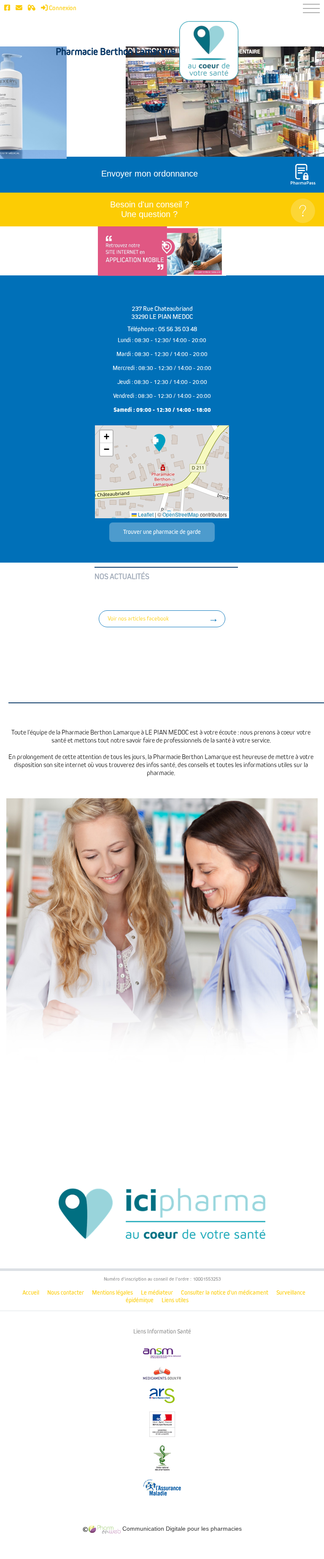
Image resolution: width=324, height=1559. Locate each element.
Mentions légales (112, 1293)
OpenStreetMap (180, 514)
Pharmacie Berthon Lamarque (116, 52)
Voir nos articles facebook (138, 618)
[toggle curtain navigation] (311, 8)
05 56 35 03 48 (177, 329)
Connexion (62, 8)
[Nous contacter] (19, 8)
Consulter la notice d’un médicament (224, 1293)
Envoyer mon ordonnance (149, 173)
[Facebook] (7, 8)
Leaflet (145, 514)
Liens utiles (175, 1300)
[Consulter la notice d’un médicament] (31, 8)
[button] (159, 442)
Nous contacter (65, 1293)
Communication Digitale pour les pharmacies (181, 1528)
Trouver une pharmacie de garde (162, 532)
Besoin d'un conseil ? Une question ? (149, 209)
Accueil (30, 1293)
